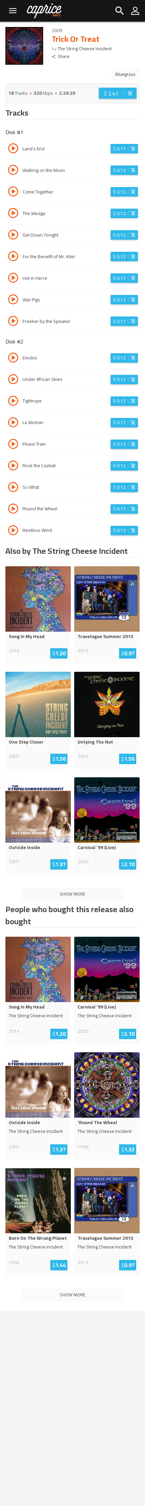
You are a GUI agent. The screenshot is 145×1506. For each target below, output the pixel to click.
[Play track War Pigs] (13, 300)
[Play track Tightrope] (13, 402)
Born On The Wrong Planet (38, 1238)
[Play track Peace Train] (13, 445)
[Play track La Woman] (13, 423)
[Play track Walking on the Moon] (13, 171)
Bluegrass (125, 74)
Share (63, 56)
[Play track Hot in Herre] (13, 279)
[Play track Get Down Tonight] (13, 236)
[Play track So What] (13, 488)
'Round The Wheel (97, 1122)
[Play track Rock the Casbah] (13, 466)
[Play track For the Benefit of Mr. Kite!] (13, 257)
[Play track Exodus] (13, 359)
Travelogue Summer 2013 (105, 636)
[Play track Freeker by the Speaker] (13, 322)
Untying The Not (95, 742)
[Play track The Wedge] (13, 214)
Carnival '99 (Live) (97, 847)
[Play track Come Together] (13, 192)
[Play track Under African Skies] (13, 380)
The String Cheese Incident (85, 48)
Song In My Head (27, 636)
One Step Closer (26, 742)
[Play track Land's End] (13, 149)
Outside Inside (24, 847)
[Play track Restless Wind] (13, 531)
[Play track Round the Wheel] (13, 510)
